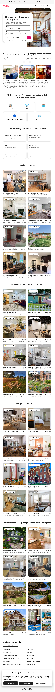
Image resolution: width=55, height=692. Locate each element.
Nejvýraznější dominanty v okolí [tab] (10, 645)
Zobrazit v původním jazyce (38, 1)
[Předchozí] (24, 62)
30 (24, 54)
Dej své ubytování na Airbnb (42, 6)
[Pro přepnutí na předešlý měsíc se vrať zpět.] (7, 37)
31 (7, 57)
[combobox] (17, 28)
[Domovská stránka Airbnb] (6, 6)
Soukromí (24, 689)
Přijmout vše (11, 683)
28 (18, 54)
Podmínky (30, 689)
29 (21, 54)
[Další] (30, 62)
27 (16, 54)
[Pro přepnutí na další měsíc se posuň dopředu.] (24, 37)
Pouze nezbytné (26, 683)
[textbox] (11, 33)
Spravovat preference (41, 683)
